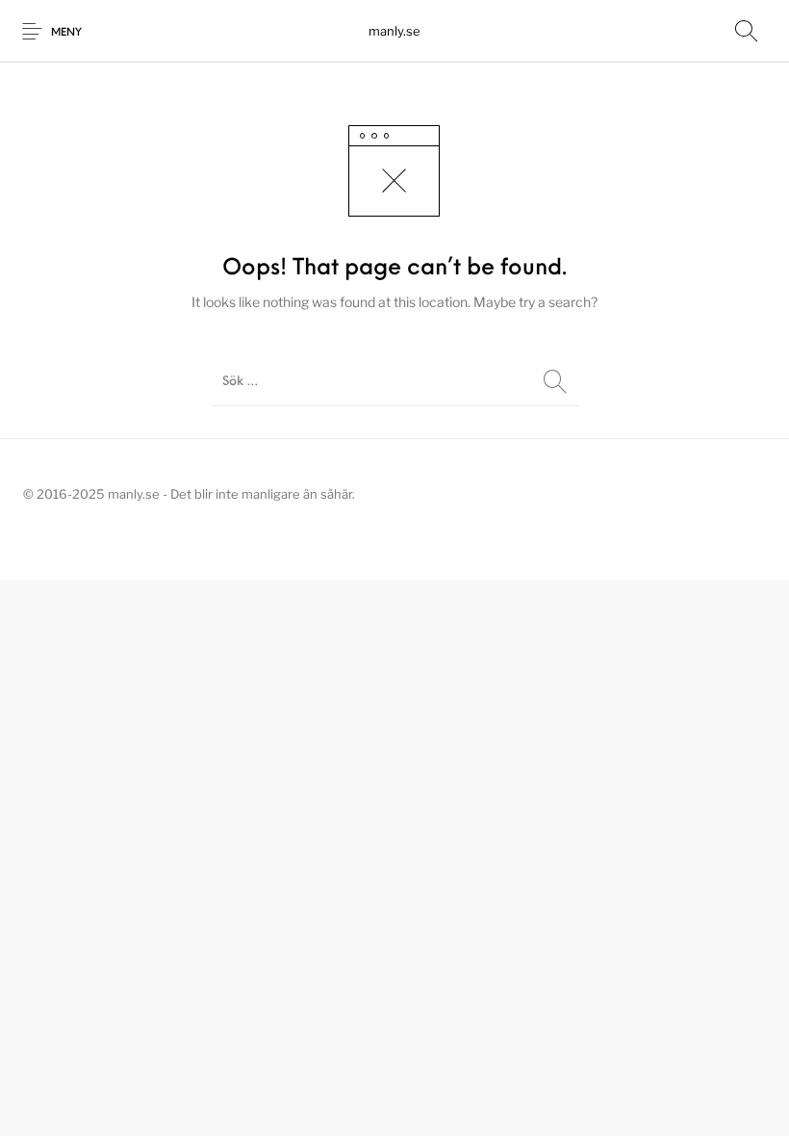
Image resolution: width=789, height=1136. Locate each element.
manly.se (394, 31)
